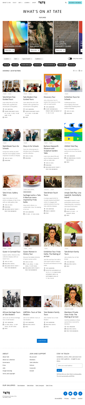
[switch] (70, 58)
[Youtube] (70, 394)
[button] (65, 2)
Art (20, 2)
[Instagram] (75, 394)
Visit (14, 2)
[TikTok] (80, 394)
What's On (7, 2)
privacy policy (77, 374)
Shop (34, 2)
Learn (26, 2)
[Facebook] (65, 394)
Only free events (77, 58)
